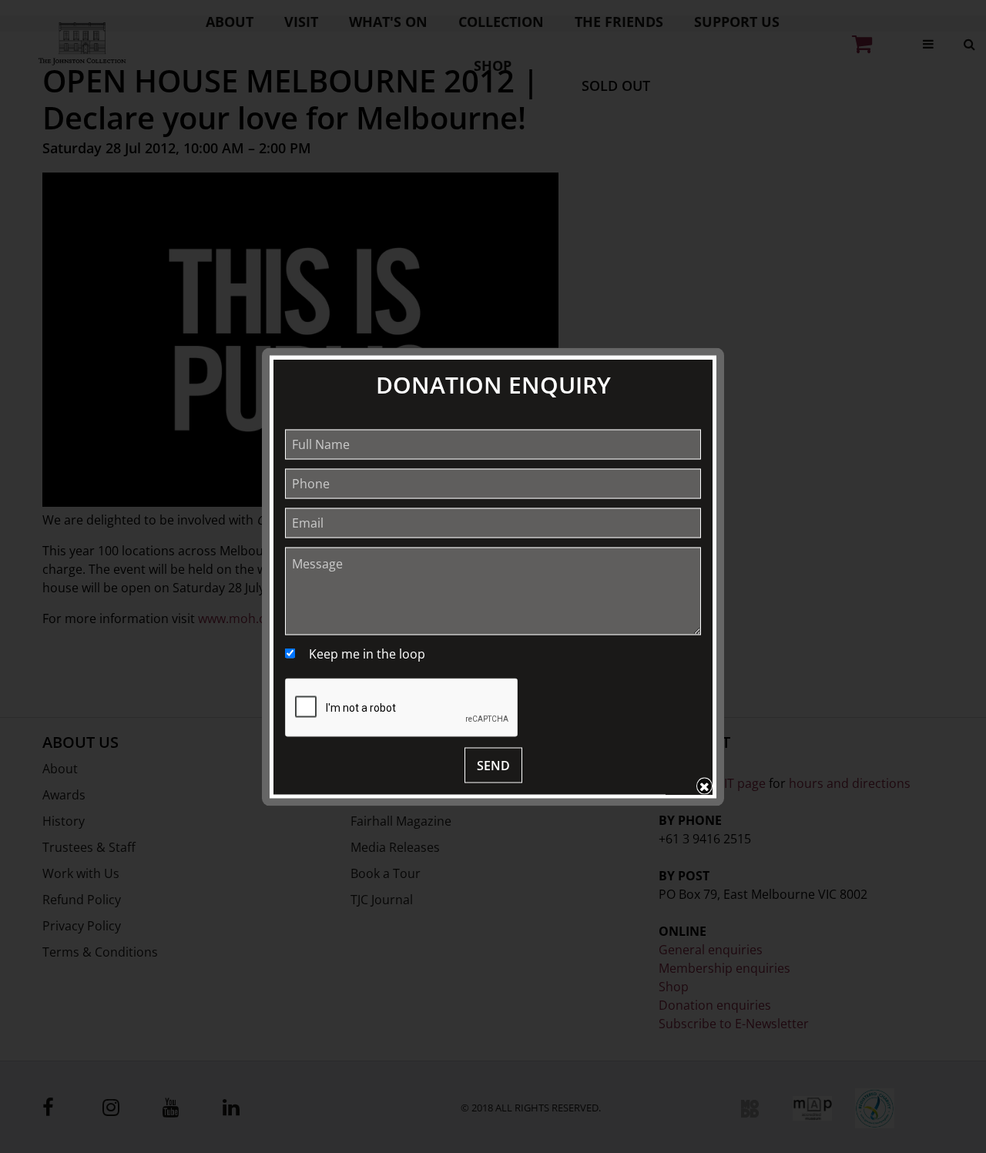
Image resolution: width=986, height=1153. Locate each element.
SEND (493, 764)
